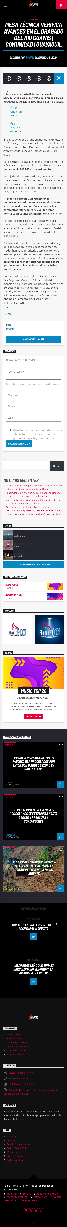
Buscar (6, 459)
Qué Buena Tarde (16, 1050)
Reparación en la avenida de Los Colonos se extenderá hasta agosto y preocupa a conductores (33, 815)
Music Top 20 (11, 584)
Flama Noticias (14, 1034)
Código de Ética (15, 1159)
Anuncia (11, 1140)
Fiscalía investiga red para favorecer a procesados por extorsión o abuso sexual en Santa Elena (33, 763)
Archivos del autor (33, 338)
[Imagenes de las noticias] (33, 112)
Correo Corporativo (17, 1156)
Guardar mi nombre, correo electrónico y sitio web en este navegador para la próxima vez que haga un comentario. (37, 430)
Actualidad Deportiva (18, 1046)
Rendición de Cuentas (18, 1144)
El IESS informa (15, 1038)
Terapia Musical (15, 1054)
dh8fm (30, 57)
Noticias (33, 19)
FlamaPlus (10, 782)
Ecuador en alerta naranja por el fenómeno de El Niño (34, 514)
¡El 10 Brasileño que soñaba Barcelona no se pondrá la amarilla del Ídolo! (33, 969)
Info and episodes (33, 716)
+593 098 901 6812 (18, 1078)
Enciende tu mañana (18, 1042)
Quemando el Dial (14, 595)
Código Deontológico (17, 1148)
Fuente (7, 314)
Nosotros (11, 1136)
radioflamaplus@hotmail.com (24, 1084)
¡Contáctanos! (14, 1152)
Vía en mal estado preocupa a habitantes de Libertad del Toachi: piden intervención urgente (34, 868)
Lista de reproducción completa (33, 564)
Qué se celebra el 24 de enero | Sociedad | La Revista (34, 927)
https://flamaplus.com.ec (22, 1072)
